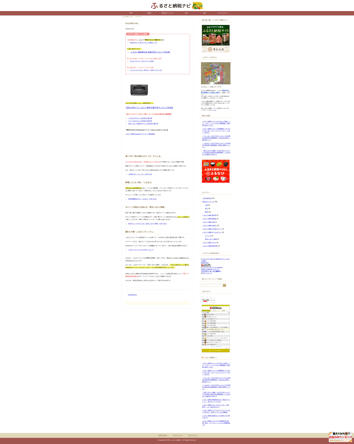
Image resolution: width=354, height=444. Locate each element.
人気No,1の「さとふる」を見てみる (140, 174)
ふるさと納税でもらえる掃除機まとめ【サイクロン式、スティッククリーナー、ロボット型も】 (216, 130)
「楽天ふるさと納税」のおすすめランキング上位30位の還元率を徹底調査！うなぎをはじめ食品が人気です (216, 152)
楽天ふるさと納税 (211, 239)
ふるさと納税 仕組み (209, 225)
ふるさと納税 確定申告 (210, 246)
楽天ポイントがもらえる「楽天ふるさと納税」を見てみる (147, 223)
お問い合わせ (162, 435)
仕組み (149, 13)
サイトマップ (177, 435)
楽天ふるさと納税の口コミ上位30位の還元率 (143, 123)
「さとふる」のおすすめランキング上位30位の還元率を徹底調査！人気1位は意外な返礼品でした (216, 138)
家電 (206, 212)
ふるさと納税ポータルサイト (212, 232)
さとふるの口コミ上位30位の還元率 (140, 121)
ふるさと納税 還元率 (209, 215)
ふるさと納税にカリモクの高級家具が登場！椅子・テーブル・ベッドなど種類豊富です (216, 423)
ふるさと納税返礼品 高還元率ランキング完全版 (150, 52)
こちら (214, 110)
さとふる (208, 236)
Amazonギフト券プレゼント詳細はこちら (143, 42)
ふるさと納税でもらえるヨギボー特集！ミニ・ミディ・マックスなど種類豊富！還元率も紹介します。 (216, 123)
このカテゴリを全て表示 (215, 346)
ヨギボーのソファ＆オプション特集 (141, 61)
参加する (227, 348)
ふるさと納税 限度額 (209, 219)
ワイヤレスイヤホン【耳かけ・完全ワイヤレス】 (146, 70)
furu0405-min (132, 295)
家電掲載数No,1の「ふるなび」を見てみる (142, 199)
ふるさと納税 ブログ (209, 242)
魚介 (204, 13)
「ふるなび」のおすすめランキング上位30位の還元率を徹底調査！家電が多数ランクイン (216, 145)
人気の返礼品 (207, 198)
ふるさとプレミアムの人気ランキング (140, 250)
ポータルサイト (223, 13)
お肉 (186, 13)
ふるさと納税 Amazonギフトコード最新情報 (140, 134)
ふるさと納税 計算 (209, 222)
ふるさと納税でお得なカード (212, 229)
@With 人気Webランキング (210, 269)
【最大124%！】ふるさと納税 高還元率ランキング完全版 (149, 108)
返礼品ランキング (168, 13)
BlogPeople (205, 263)
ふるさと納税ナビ (210, 358)
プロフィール (192, 435)
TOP (130, 13)
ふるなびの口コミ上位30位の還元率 (140, 118)
